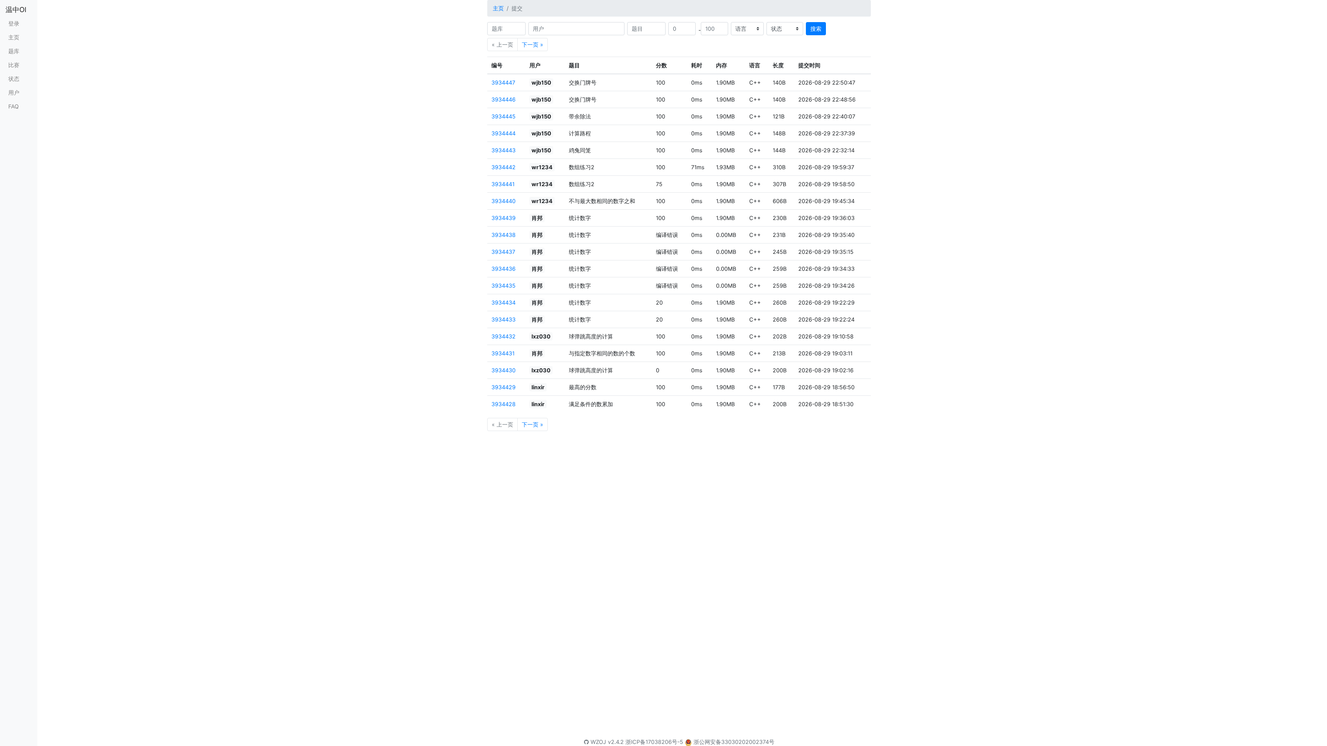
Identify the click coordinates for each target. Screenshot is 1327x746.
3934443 (503, 150)
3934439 (503, 217)
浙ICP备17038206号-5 (654, 741)
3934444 (503, 133)
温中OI (16, 10)
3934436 (503, 268)
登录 (13, 23)
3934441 (503, 184)
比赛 (13, 64)
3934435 (503, 285)
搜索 (815, 28)
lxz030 (540, 336)
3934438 (503, 234)
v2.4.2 (616, 741)
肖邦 (537, 217)
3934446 (503, 99)
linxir (538, 387)
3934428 (503, 404)
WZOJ (597, 741)
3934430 (503, 370)
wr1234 (542, 167)
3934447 (503, 82)
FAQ (13, 106)
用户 (13, 92)
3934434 (503, 302)
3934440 (503, 201)
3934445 (503, 116)
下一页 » (532, 44)
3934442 (503, 167)
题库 (13, 51)
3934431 (503, 353)
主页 (13, 37)
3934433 (503, 319)
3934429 (503, 387)
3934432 (503, 336)
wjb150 (541, 82)
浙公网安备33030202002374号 (734, 741)
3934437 (503, 251)
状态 (13, 78)
